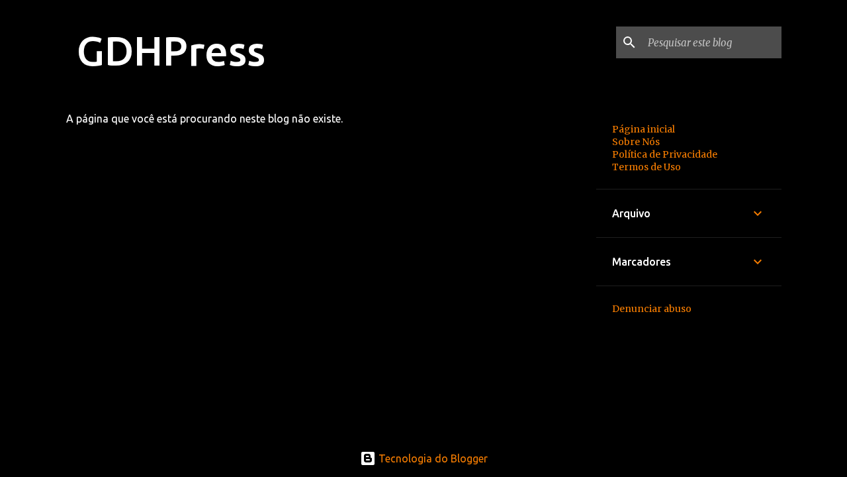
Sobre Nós (636, 142)
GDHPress (171, 50)
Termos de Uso (646, 167)
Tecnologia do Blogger (432, 458)
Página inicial (643, 129)
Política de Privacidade (664, 154)
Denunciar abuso (651, 309)
